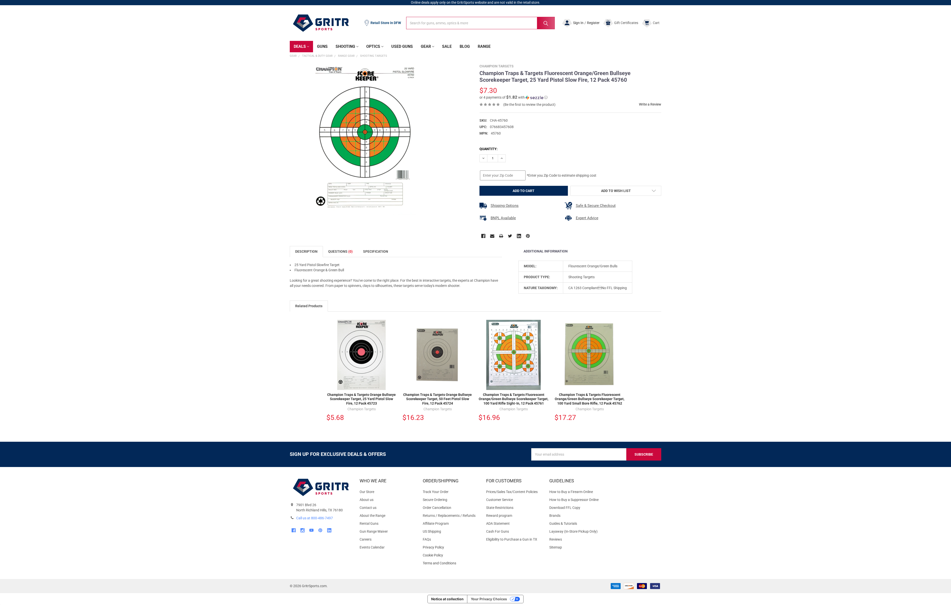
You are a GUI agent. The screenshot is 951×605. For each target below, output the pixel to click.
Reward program (499, 516)
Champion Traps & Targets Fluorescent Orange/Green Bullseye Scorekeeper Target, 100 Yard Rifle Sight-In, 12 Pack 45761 (513, 399)
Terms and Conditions (450, 563)
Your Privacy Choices (489, 599)
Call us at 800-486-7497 (314, 518)
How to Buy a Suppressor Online (574, 500)
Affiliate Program (436, 523)
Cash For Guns (497, 531)
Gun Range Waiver (374, 531)
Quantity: (488, 149)
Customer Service (499, 500)
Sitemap (555, 547)
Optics (373, 46)
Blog (465, 46)
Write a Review (650, 104)
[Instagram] (302, 530)
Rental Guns (369, 523)
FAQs (427, 539)
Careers (365, 539)
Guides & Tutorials (563, 523)
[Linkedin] (519, 236)
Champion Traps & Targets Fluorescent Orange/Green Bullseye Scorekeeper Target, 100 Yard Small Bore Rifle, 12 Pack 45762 (589, 399)
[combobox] (480, 23)
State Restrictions (499, 508)
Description (306, 251)
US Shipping (432, 531)
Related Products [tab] (308, 306)
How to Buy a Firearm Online (571, 492)
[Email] (492, 236)
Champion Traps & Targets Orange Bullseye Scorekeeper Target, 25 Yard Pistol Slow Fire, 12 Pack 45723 (361, 399)
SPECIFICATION (375, 251)
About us (366, 500)
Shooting (345, 46)
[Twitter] (510, 236)
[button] (513, 97)
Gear (426, 46)
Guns (322, 46)
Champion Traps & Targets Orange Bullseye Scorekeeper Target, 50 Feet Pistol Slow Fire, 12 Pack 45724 (437, 399)
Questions (340, 251)
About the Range (372, 516)
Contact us (368, 508)
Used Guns (402, 46)
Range (484, 46)
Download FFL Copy (564, 508)
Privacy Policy (450, 547)
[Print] (501, 236)
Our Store (367, 492)
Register (593, 23)
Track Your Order (436, 492)
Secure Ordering (435, 500)
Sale (447, 46)
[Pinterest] (528, 236)
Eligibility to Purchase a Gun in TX (511, 539)
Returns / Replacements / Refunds (449, 516)
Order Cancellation (437, 508)
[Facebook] (483, 236)
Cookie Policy (450, 555)
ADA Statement (498, 523)
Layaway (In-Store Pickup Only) (573, 531)
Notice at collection (447, 599)
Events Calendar (372, 547)
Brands (554, 516)
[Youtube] (311, 530)
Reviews (555, 539)
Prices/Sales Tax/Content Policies (512, 492)
